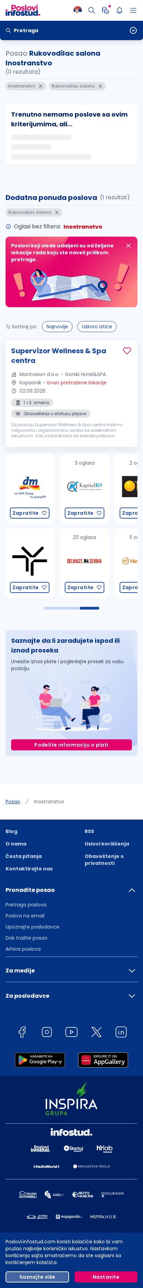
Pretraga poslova (26, 904)
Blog (11, 831)
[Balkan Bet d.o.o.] (91, 489)
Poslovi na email (25, 915)
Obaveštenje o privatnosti (104, 860)
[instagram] (47, 1033)
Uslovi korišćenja (107, 843)
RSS (89, 831)
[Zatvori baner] (128, 245)
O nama (16, 843)
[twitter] (96, 1033)
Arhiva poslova (23, 949)
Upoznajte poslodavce (32, 926)
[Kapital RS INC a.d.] (36, 489)
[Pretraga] (92, 10)
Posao (13, 801)
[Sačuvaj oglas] (127, 351)
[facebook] (22, 1033)
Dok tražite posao (27, 937)
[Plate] (105, 10)
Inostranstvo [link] (49, 801)
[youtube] (71, 1033)
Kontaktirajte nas (29, 868)
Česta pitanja (24, 856)
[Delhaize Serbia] (36, 563)
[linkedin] (121, 1033)
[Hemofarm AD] (91, 563)
